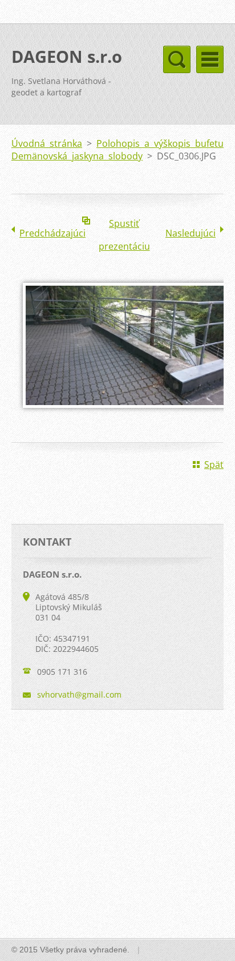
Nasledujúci (190, 233)
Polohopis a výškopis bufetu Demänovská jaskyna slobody (117, 149)
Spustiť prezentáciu (124, 226)
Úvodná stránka (46, 143)
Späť (214, 464)
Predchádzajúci (52, 233)
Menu (210, 59)
